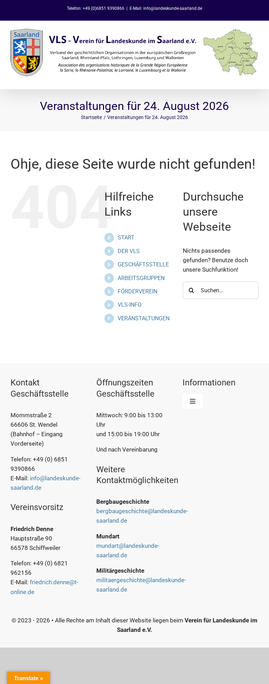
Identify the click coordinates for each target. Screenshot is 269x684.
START (126, 237)
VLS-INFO (130, 304)
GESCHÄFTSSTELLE (143, 264)
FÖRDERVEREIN (137, 291)
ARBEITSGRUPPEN (141, 278)
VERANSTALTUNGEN (144, 318)
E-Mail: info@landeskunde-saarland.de (166, 8)
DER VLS (129, 251)
